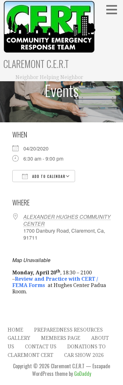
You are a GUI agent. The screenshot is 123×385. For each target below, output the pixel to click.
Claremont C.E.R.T (36, 64)
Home (15, 330)
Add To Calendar (48, 176)
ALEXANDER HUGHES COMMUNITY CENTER (67, 220)
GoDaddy (82, 373)
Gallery (19, 338)
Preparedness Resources (68, 330)
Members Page (60, 338)
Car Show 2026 (84, 355)
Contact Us (40, 347)
